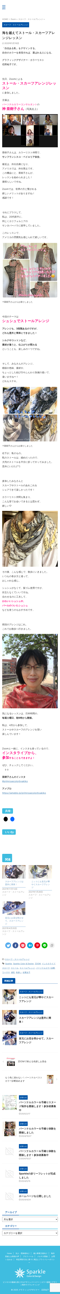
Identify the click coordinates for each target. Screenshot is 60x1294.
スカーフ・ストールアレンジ (17, 959)
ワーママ (6, 972)
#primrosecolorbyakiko (15, 781)
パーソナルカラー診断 (45, 968)
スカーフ (6, 968)
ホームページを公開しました (35, 1196)
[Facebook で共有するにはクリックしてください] (12, 819)
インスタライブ (48, 963)
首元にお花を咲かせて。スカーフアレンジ (14, 921)
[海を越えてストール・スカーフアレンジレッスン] (30, 945)
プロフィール (28, 1256)
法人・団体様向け (23, 1253)
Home (9, 1253)
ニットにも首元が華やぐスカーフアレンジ (40, 884)
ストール (14, 968)
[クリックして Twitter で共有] (6, 819)
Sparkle (8, 963)
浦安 (13, 972)
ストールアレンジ (27, 968)
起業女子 (26, 972)
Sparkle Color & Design (23, 963)
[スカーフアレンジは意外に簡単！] (14, 872)
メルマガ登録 (42, 1256)
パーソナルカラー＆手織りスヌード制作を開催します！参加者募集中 (37, 1106)
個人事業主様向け (40, 1253)
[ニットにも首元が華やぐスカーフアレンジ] (40, 872)
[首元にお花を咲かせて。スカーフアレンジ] (14, 908)
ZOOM (38, 963)
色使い (19, 972)
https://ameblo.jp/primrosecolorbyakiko (24, 792)
